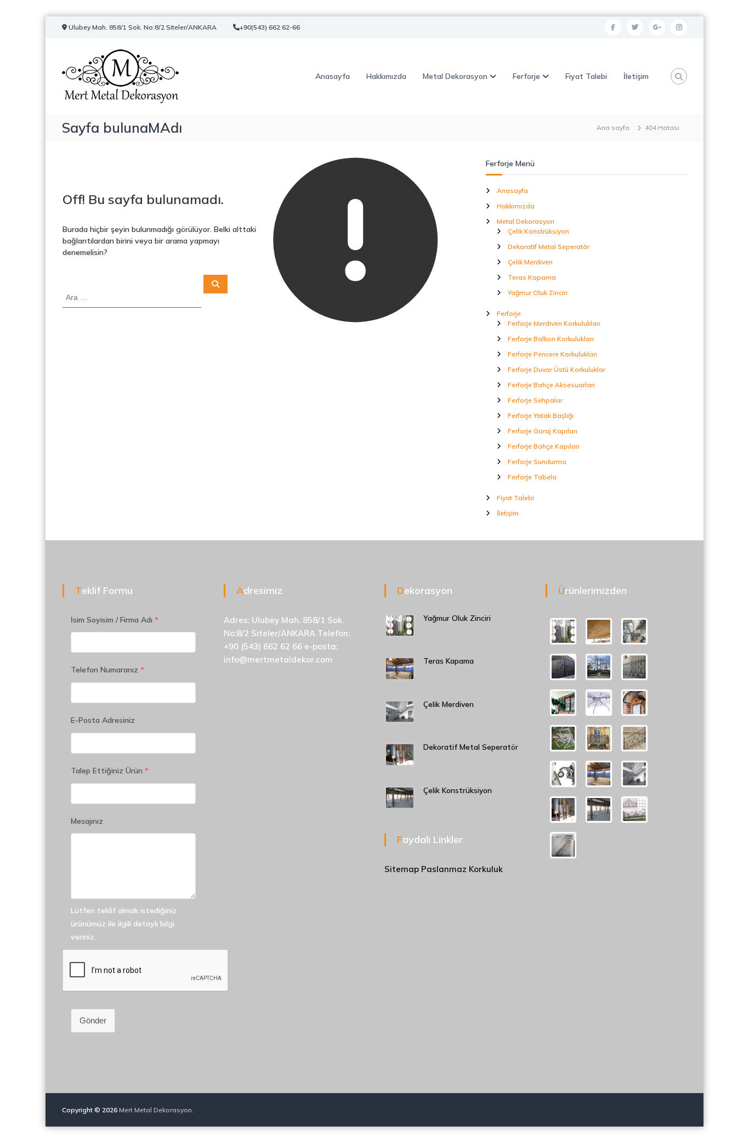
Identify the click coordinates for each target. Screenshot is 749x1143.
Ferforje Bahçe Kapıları (544, 446)
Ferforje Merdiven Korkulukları (554, 323)
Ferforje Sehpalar (535, 400)
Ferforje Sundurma (537, 461)
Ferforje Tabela (532, 477)
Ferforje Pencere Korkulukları (552, 354)
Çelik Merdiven (530, 262)
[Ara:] (133, 297)
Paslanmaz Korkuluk (462, 869)
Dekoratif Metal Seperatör (548, 246)
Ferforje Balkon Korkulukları (551, 339)
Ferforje (526, 76)
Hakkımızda (386, 76)
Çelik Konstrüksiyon (538, 231)
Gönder (93, 1020)
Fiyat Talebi (586, 76)
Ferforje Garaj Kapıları (542, 431)
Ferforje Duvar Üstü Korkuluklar (556, 369)
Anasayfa (332, 76)
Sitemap (401, 869)
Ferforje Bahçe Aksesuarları (551, 385)
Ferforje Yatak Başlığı (541, 415)
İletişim (636, 76)
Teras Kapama (532, 277)
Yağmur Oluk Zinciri (538, 292)
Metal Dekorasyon (455, 76)
